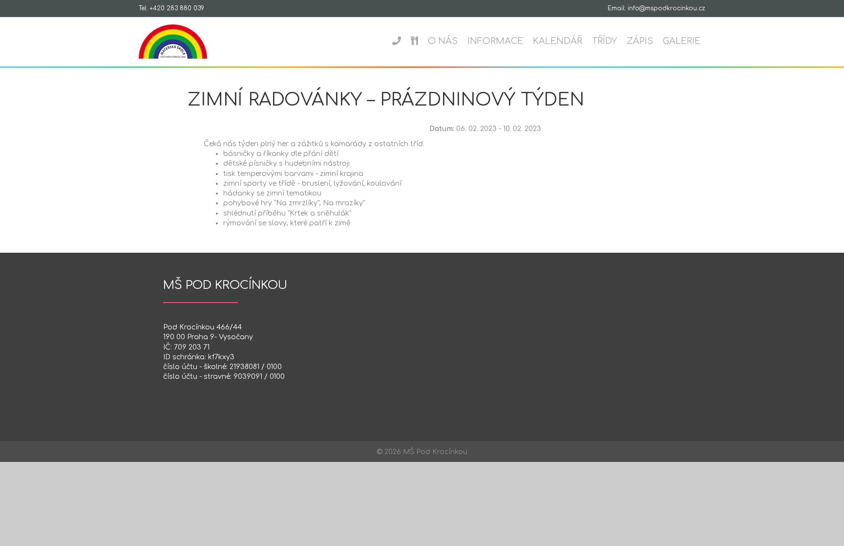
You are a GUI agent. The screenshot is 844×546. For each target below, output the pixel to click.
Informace (495, 41)
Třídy (604, 41)
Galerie (681, 41)
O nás (443, 41)
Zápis (640, 41)
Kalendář (557, 41)
